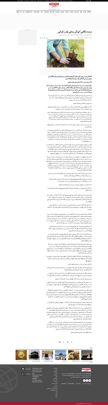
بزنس (23, 12)
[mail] (59, 342)
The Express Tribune (37, 380)
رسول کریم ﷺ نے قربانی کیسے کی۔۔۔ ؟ (87, 361)
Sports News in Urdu (36, 370)
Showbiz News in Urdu (37, 368)
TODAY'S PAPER (69, 0)
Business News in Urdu (37, 375)
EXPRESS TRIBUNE (20, 0)
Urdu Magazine (35, 377)
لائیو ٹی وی (54, 9)
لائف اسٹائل (52, 12)
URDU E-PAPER (26, 0)
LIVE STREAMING (46, 0)
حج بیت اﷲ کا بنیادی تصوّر (48, 361)
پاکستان (71, 12)
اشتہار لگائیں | (51, 9)
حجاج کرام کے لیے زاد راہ (36, 361)
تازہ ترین (84, 12)
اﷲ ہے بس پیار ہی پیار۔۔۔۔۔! (22, 361)
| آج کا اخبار (57, 9)
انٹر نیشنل (67, 12)
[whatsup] (63, 342)
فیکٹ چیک (46, 12)
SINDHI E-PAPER (40, 0)
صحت (42, 12)
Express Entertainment (37, 382)
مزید (18, 12)
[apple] (23, 369)
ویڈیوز (56, 395)
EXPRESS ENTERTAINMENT (54, 0)
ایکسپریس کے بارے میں (86, 383)
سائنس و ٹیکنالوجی (29, 12)
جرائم (56, 397)
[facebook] (71, 342)
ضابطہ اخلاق (78, 383)
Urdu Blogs (34, 378)
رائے (20, 12)
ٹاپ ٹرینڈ (62, 12)
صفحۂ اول (89, 12)
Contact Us (64, 383)
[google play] (23, 374)
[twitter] (67, 342)
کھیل (81, 12)
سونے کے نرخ (55, 387)
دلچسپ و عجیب (36, 12)
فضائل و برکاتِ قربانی (75, 361)
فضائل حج (64, 361)
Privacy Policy (71, 383)
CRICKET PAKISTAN (63, 0)
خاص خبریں (76, 12)
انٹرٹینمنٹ (57, 12)
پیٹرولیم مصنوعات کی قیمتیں (52, 388)
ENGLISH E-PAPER (33, 0)
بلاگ (56, 392)
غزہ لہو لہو (55, 371)
